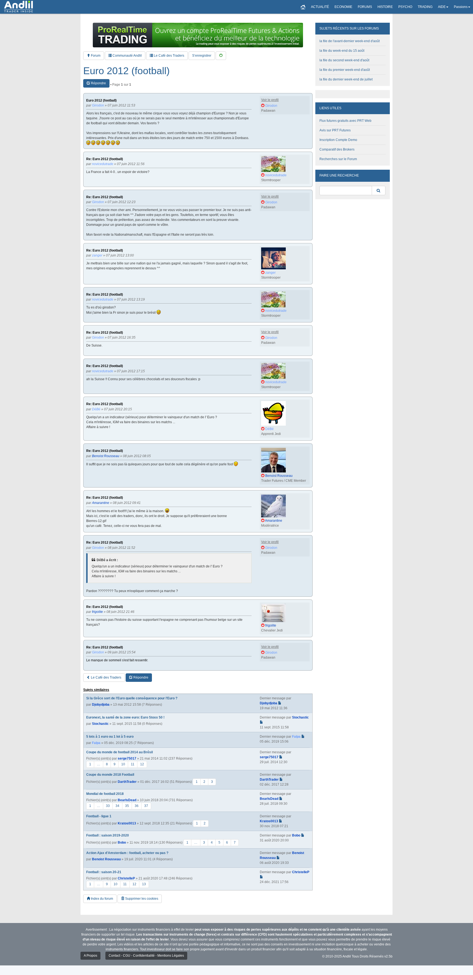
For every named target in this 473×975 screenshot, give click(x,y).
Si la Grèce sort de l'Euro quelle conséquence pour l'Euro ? (131, 698)
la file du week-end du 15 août (341, 51)
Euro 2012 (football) (126, 70)
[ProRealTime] (198, 35)
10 (123, 764)
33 (108, 806)
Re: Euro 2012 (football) (104, 159)
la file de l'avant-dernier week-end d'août (349, 41)
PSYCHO (405, 7)
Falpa (96, 743)
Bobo (122, 842)
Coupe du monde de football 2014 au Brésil (119, 752)
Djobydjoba (100, 704)
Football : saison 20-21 (103, 872)
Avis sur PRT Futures (335, 130)
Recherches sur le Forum (338, 159)
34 (117, 806)
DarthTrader (127, 782)
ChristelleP (126, 878)
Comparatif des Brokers (336, 149)
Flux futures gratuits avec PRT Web (345, 121)
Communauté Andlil (127, 55)
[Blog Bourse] (18, 7)
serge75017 (127, 758)
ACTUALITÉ (320, 7)
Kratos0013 (127, 823)
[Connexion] (221, 55)
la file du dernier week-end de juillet (346, 79)
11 (132, 764)
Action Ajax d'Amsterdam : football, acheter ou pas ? (127, 853)
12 (142, 764)
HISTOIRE (385, 7)
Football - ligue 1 (98, 816)
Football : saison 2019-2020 (107, 835)
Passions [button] (461, 7)
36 (137, 806)
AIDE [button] (442, 7)
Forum (95, 55)
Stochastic (100, 724)
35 (127, 806)
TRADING (425, 7)
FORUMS (365, 7)
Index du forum (101, 899)
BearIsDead (127, 800)
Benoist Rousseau (106, 859)
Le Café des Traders (168, 55)
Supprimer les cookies (141, 899)
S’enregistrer (201, 55)
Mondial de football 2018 (105, 794)
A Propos (90, 955)
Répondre (98, 83)
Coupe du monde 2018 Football (110, 775)
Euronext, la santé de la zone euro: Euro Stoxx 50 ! (125, 717)
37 (146, 806)
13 (144, 884)
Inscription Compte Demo (338, 140)
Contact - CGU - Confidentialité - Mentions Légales (146, 955)
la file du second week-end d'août (344, 60)
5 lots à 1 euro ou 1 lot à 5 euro (110, 737)
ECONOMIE (343, 7)
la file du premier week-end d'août (344, 70)
